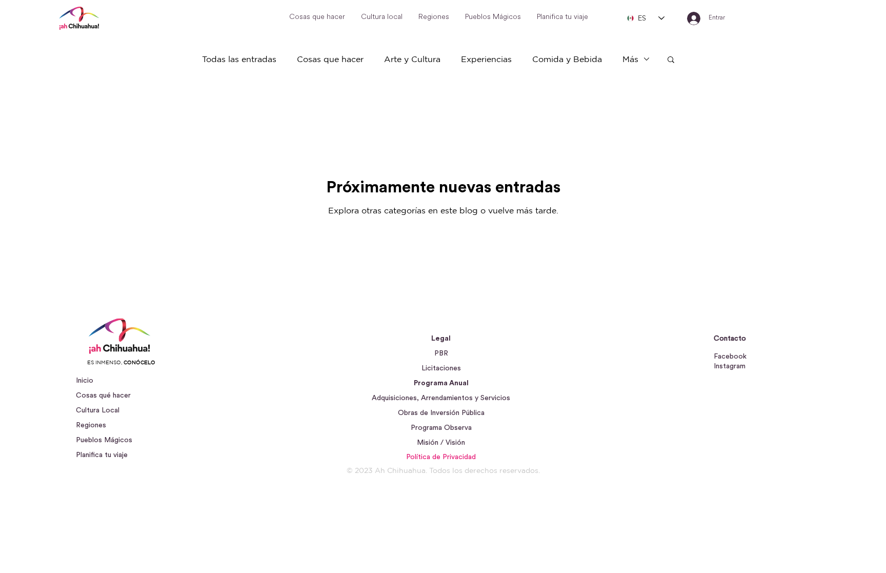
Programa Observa (441, 427)
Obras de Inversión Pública (441, 413)
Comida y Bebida (567, 59)
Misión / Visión (441, 442)
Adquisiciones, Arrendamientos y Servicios (441, 398)
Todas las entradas (239, 59)
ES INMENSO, (121, 362)
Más (630, 59)
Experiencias (486, 59)
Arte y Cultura (412, 59)
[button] (671, 60)
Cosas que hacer (330, 59)
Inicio (84, 380)
